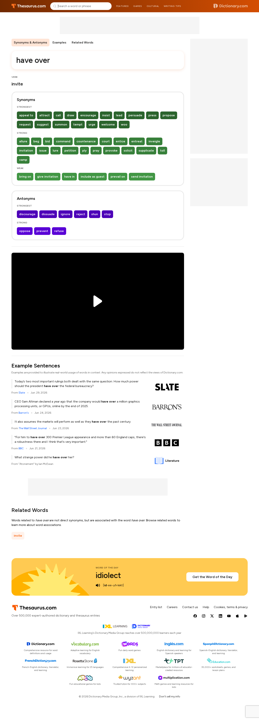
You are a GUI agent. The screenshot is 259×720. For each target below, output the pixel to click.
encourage (88, 115)
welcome (108, 124)
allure (23, 141)
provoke (111, 150)
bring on (25, 176)
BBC (21, 448)
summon (61, 124)
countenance (86, 141)
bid (47, 141)
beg (36, 141)
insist (106, 115)
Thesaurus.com (29, 6)
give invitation (47, 176)
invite (18, 535)
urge (92, 124)
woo (124, 124)
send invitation (142, 176)
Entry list (156, 607)
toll (162, 150)
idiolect (108, 575)
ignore (65, 214)
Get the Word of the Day (212, 577)
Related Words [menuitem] (82, 42)
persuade (135, 115)
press (152, 115)
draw (70, 115)
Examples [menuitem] (59, 42)
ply (84, 150)
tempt (77, 124)
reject (80, 214)
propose (169, 115)
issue (43, 150)
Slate (22, 392)
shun (94, 214)
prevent (42, 231)
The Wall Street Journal (33, 428)
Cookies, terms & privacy (231, 607)
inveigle (154, 141)
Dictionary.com (231, 6)
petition (70, 150)
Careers (172, 607)
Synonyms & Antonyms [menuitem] (30, 42)
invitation (26, 150)
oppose (24, 231)
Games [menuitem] (137, 6)
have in (69, 176)
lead (119, 115)
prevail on (118, 176)
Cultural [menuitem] (153, 6)
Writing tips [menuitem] (172, 6)
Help (206, 607)
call (58, 115)
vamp (23, 160)
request (25, 124)
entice (120, 141)
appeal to (26, 115)
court (106, 141)
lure (55, 150)
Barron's (24, 412)
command (63, 141)
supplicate (146, 150)
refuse (59, 231)
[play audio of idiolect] (98, 585)
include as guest (92, 176)
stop (107, 214)
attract (44, 115)
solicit (128, 150)
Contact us (190, 607)
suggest (43, 124)
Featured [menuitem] (122, 6)
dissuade (48, 214)
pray (96, 150)
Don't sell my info (169, 696)
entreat (136, 141)
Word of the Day (107, 567)
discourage (27, 214)
